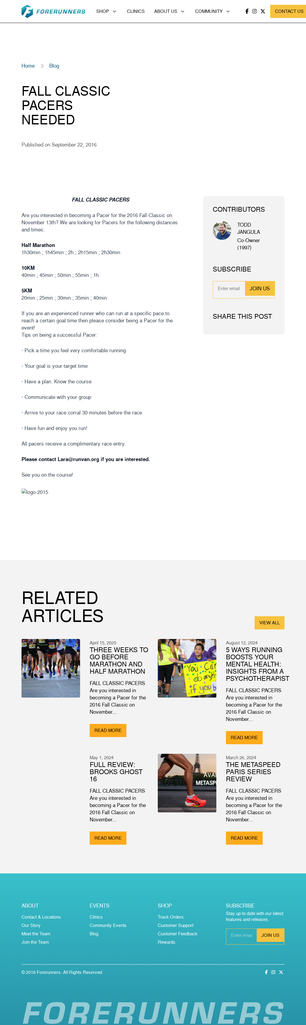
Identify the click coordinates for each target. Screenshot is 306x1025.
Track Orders (171, 917)
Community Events (108, 925)
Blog (54, 65)
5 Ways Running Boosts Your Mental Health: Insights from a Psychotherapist (257, 664)
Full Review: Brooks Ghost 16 (116, 771)
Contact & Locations (41, 917)
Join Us (260, 288)
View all (269, 623)
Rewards (166, 942)
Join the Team (35, 942)
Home (28, 65)
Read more (108, 730)
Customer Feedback (178, 934)
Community (209, 11)
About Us (165, 11)
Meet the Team (36, 934)
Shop (102, 11)
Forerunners (49, 972)
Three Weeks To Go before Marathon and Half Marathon (119, 660)
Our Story (31, 925)
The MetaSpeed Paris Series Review (253, 771)
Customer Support (175, 925)
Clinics (136, 11)
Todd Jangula (248, 228)
